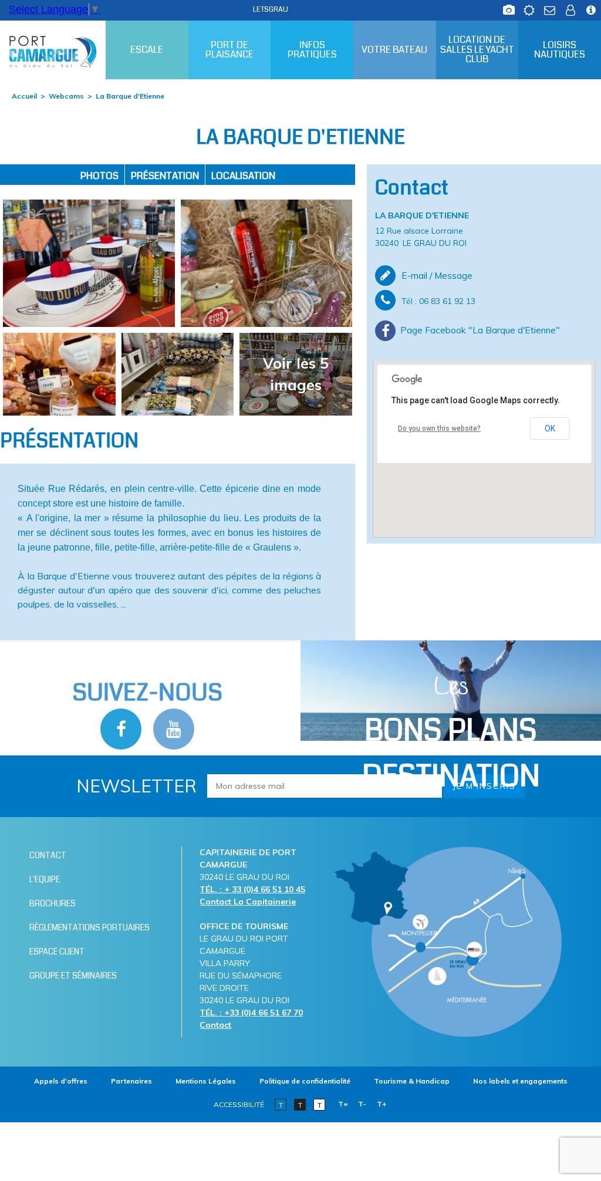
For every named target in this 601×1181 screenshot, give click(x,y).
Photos (99, 176)
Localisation (243, 176)
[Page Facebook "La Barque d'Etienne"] (484, 330)
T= (343, 1103)
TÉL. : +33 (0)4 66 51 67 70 (251, 1012)
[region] (484, 449)
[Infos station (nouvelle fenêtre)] (590, 7)
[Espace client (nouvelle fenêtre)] (570, 7)
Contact (215, 1025)
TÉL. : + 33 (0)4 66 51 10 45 (252, 889)
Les (451, 733)
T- (362, 1103)
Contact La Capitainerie (248, 901)
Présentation (165, 176)
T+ (382, 1103)
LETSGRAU (270, 9)
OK (550, 428)
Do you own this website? (439, 428)
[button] (484, 438)
